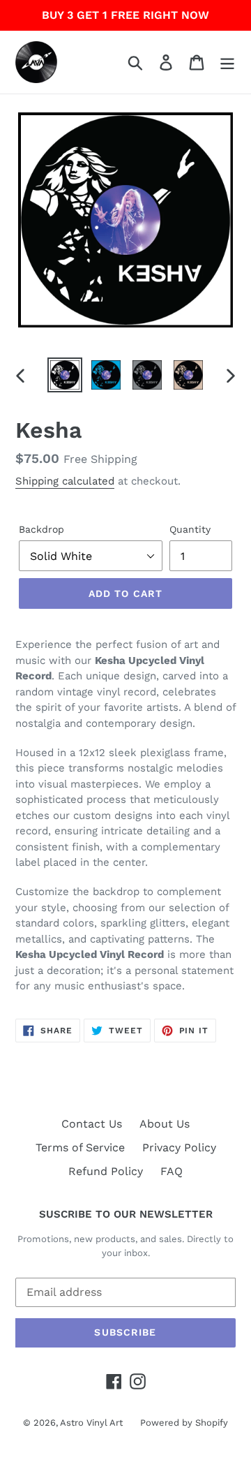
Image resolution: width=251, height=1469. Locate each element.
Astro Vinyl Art (91, 1422)
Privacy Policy (179, 1147)
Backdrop (41, 529)
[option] (64, 375)
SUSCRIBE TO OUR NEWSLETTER (126, 1214)
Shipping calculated (64, 481)
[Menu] (227, 62)
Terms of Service (80, 1147)
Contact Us (91, 1123)
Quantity (190, 529)
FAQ (171, 1171)
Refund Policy (105, 1171)
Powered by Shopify (184, 1422)
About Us (164, 1123)
